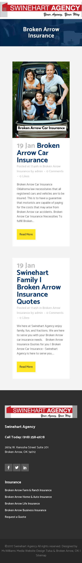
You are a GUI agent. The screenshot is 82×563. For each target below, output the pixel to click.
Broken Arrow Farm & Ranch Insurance (28, 490)
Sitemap (41, 555)
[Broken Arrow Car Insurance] (41, 100)
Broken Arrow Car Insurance (38, 153)
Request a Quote (15, 517)
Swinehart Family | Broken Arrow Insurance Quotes (39, 287)
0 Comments (55, 171)
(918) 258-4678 (34, 437)
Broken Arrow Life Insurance (22, 503)
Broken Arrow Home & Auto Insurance (28, 497)
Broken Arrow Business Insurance (25, 510)
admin (39, 171)
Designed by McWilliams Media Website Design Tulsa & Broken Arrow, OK (41, 548)
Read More (26, 234)
